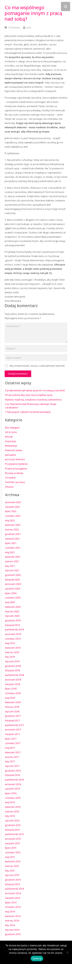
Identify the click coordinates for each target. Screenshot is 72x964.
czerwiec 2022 (12, 515)
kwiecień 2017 (12, 752)
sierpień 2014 (12, 898)
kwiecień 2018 (12, 702)
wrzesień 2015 (13, 838)
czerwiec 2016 (12, 797)
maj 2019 (10, 643)
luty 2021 (10, 566)
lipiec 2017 (10, 738)
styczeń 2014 (12, 929)
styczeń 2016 (12, 820)
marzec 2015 (12, 866)
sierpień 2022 (12, 506)
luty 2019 (10, 656)
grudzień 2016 (13, 770)
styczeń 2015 (12, 875)
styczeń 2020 (12, 615)
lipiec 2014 (10, 902)
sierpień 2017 (12, 734)
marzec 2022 (12, 529)
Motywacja (11, 445)
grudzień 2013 (13, 934)
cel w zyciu (11, 432)
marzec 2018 (12, 706)
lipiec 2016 (10, 793)
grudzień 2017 (13, 716)
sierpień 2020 (12, 588)
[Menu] (65, 6)
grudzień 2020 (13, 575)
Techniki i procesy (15, 482)
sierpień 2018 (12, 684)
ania (28, 27)
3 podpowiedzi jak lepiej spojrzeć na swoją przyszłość (35, 390)
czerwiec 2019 (12, 638)
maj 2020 (10, 602)
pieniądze (10, 454)
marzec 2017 (12, 757)
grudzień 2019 (13, 620)
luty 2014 (10, 925)
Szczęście (10, 477)
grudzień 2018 (13, 666)
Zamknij (37, 958)
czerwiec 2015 (12, 852)
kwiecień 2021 (12, 556)
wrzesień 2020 (13, 584)
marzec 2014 (12, 920)
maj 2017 (10, 747)
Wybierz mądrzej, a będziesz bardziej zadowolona (33, 399)
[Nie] (67, 952)
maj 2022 (10, 520)
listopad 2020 (12, 579)
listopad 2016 (12, 775)
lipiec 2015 (10, 847)
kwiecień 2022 (12, 524)
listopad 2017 (12, 720)
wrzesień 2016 (13, 784)
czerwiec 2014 (12, 907)
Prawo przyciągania (16, 468)
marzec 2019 (12, 652)
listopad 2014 (12, 884)
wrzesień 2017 (13, 729)
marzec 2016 (12, 811)
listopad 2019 (12, 625)
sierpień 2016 (12, 788)
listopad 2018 (12, 670)
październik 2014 (14, 888)
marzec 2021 (12, 561)
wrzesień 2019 (13, 634)
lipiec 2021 (10, 543)
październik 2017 (14, 725)
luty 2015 (10, 870)
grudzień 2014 (13, 879)
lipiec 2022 (10, 511)
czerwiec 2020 (12, 597)
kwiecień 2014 (12, 916)
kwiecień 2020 (12, 606)
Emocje (9, 436)
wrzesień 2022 (13, 502)
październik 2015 (14, 834)
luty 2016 (10, 816)
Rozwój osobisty (14, 473)
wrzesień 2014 (13, 893)
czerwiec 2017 (12, 743)
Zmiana (9, 486)
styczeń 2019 (12, 661)
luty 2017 (10, 761)
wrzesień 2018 (13, 679)
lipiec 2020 (10, 593)
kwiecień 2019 (12, 647)
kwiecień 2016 (12, 807)
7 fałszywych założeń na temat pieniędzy (28, 412)
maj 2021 (10, 552)
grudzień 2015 (13, 825)
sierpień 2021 (12, 538)
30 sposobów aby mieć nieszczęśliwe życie (28, 395)
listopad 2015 (12, 829)
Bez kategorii (12, 427)
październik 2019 (14, 629)
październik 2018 (14, 675)
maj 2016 (10, 802)
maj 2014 (10, 911)
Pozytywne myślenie (16, 464)
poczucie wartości (15, 459)
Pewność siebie (13, 450)
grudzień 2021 (13, 534)
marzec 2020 (12, 611)
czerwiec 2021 (12, 547)
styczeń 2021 (12, 570)
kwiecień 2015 (12, 861)
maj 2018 (10, 697)
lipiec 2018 (10, 688)
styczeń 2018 (12, 711)
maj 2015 (10, 857)
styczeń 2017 (12, 766)
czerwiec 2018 (12, 693)
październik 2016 (14, 779)
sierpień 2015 (12, 843)
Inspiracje (10, 441)
